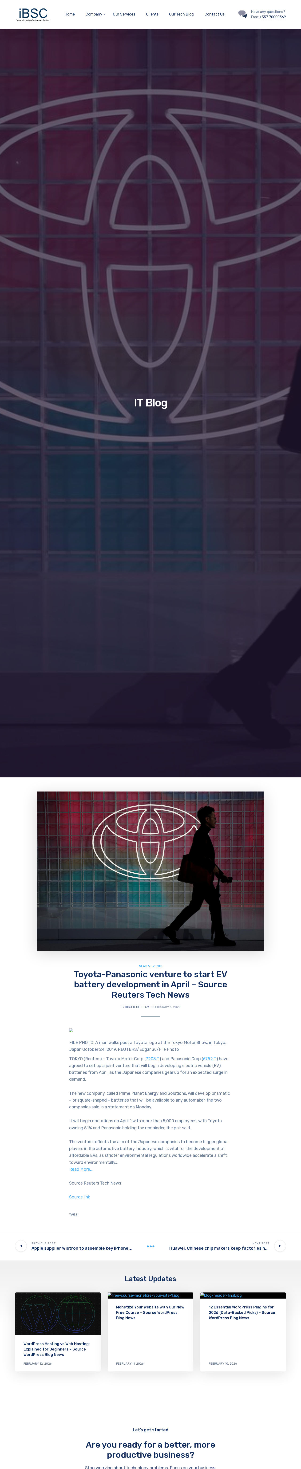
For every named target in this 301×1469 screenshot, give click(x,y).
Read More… (80, 1169)
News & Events (150, 966)
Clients (152, 14)
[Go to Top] (291, 1458)
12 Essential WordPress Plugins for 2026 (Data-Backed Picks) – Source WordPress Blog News (242, 1312)
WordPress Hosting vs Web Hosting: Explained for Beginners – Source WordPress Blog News (57, 1349)
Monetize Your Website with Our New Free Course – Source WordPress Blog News (150, 1312)
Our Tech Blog (181, 14)
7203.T (152, 1058)
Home (70, 14)
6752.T (209, 1058)
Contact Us (215, 14)
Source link (79, 1197)
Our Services (124, 14)
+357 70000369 (273, 17)
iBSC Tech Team (137, 1007)
